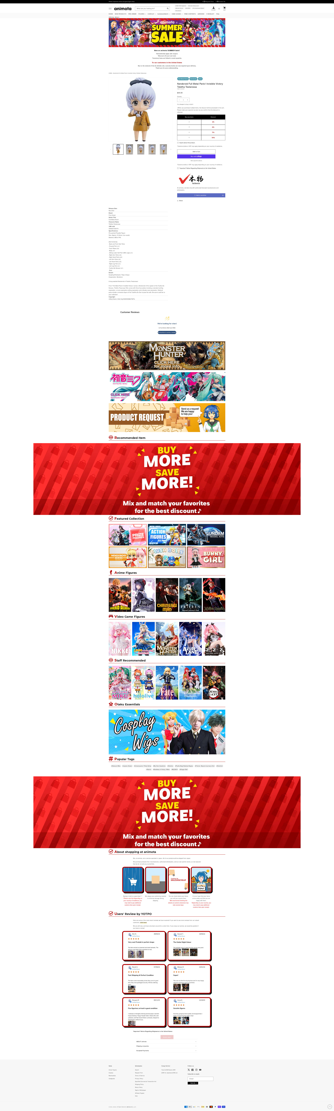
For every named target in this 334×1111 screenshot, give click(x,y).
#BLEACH (175, 769)
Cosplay (111, 1073)
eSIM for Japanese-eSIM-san (169, 1073)
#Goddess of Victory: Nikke (161, 769)
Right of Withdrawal (140, 1090)
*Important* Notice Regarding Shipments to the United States (197, 168)
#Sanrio (148, 769)
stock (200, 79)
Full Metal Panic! (183, 79)
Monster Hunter (179, 8)
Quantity (179, 96)
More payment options (196, 160)
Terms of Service (140, 1075)
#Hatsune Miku (116, 766)
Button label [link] (167, 1037)
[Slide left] (111, 149)
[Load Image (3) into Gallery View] (141, 149)
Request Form (139, 1073)
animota (114, 1107)
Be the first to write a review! (167, 332)
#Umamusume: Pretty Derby (142, 766)
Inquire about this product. (187, 143)
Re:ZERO (188, 8)
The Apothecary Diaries (198, 8)
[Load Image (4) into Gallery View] (152, 149)
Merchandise (112, 1075)
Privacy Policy (139, 1078)
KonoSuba (178, 10)
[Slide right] (171, 149)
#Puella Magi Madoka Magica (184, 766)
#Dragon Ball (183, 769)
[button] (110, 9)
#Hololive (170, 766)
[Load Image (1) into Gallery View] (118, 149)
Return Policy (139, 1087)
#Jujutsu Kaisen (127, 766)
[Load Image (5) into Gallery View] (163, 149)
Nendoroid (193, 79)
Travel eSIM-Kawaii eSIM (168, 1070)
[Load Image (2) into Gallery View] (129, 149)
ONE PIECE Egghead (181, 5)
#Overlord (219, 766)
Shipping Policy (139, 1084)
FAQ (136, 1096)
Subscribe (192, 1083)
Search (137, 1070)
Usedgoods (112, 1078)
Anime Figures (113, 1070)
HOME (110, 73)
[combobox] (152, 9)
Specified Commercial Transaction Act (145, 1081)
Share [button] (181, 200)
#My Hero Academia (159, 766)
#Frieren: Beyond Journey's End (204, 766)
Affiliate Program (139, 1093)
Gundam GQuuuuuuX (194, 5)
